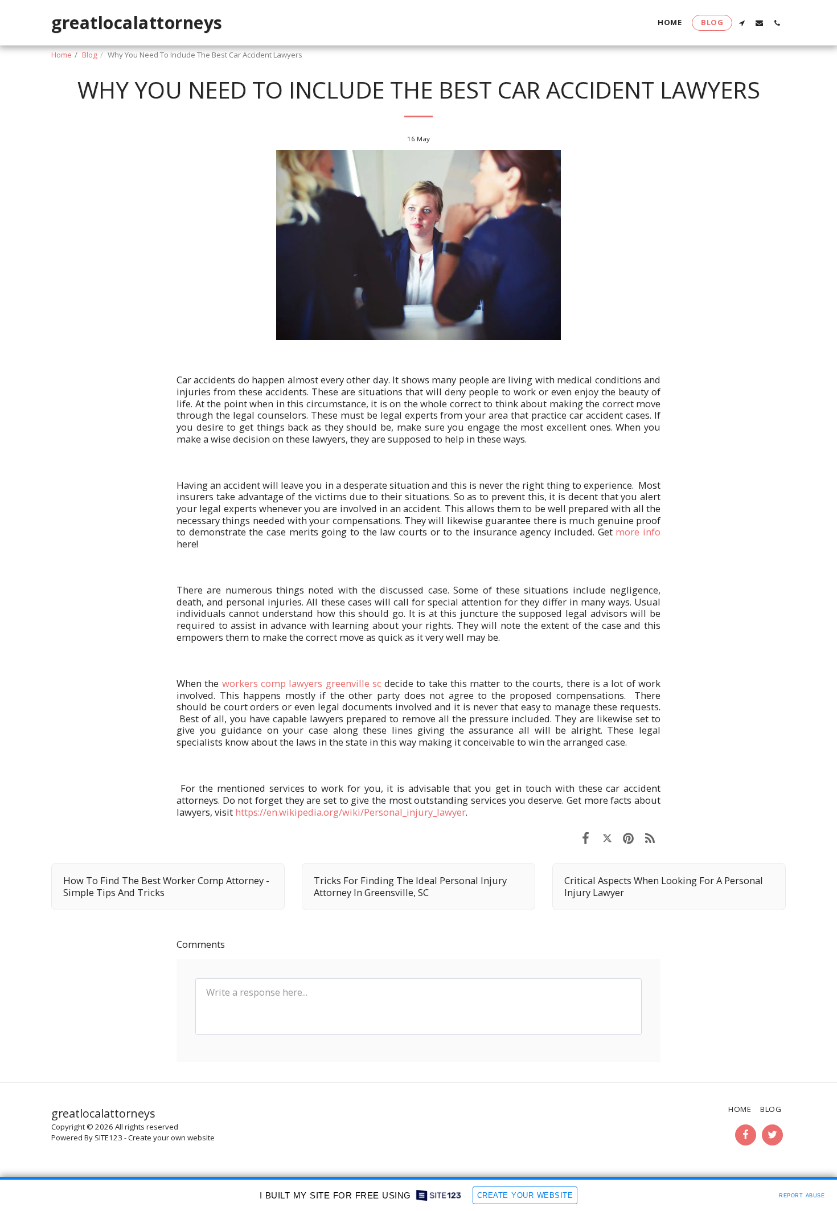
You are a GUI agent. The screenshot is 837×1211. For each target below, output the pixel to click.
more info (638, 531)
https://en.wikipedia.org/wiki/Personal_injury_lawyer (350, 812)
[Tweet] (607, 837)
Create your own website (171, 1137)
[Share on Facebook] (585, 837)
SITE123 (108, 1137)
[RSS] (649, 837)
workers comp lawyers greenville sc (301, 683)
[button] (741, 23)
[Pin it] (628, 837)
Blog (89, 55)
